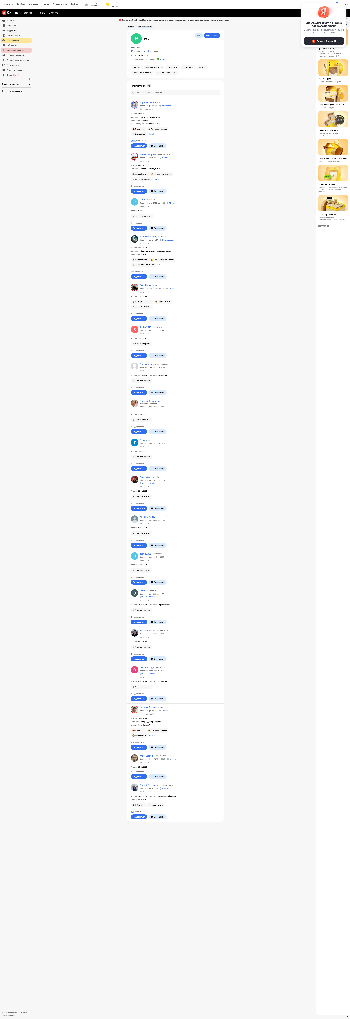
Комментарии (154, 67)
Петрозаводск (168, 240)
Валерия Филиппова (150, 401)
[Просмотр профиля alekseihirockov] (134, 633)
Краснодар (166, 106)
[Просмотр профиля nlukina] (134, 709)
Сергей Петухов (148, 785)
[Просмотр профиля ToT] (134, 105)
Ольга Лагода (147, 667)
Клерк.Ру (147, 120)
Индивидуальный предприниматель (156, 251)
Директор (163, 375)
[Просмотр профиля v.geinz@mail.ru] (134, 519)
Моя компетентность (166, 73)
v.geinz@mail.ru (147, 517)
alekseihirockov (147, 630)
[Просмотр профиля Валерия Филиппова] (134, 403)
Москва (172, 203)
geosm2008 (145, 553)
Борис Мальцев (148, 102)
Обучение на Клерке (142, 73)
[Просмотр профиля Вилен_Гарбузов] (134, 157)
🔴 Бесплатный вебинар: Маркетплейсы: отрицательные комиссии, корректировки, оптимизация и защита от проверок (174, 20)
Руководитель (165, 605)
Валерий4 (145, 477)
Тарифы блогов (8, 1016)
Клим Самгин (146, 755)
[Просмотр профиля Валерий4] (134, 479)
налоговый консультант (150, 117)
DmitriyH (144, 199)
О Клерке (53, 13)
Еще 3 (152, 735)
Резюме (202, 67)
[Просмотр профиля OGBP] (134, 287)
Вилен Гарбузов (148, 154)
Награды (188, 67)
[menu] (17, 47)
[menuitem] (16, 20)
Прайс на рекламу (9, 1012)
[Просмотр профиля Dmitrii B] (134, 593)
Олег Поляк (146, 285)
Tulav (142, 440)
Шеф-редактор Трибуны (151, 722)
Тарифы (41, 13)
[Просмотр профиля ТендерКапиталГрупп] (134, 787)
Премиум (27, 13)
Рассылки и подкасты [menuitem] (12, 91)
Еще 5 (151, 134)
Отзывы (172, 67)
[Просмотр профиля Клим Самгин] (134, 758)
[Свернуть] (347, 1017)
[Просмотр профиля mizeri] (134, 239)
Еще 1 (156, 179)
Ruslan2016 (145, 327)
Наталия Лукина (148, 707)
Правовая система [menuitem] (10, 84)
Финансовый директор (168, 796)
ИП (144, 254)
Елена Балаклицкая (150, 236)
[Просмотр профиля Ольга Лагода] (134, 670)
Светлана (144, 364)
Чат (199, 35)
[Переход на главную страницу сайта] (10, 12)
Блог (136, 67)
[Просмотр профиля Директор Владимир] (134, 366)
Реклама (23, 1012)
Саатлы (165, 158)
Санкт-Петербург (149, 483)
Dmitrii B (144, 590)
